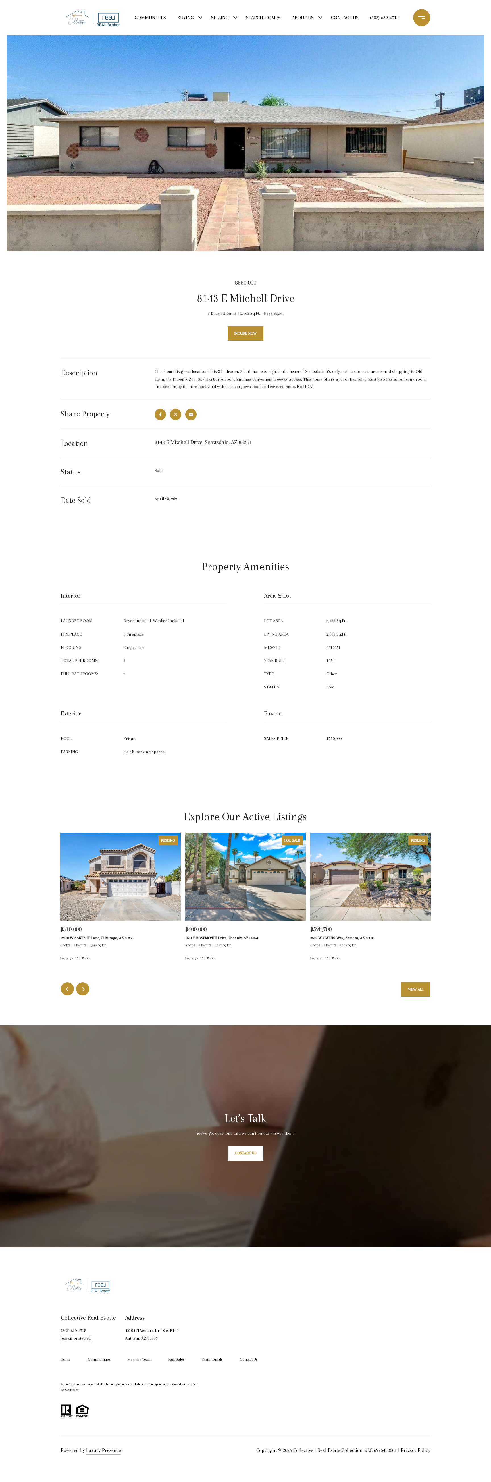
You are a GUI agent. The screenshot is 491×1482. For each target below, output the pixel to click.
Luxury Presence (103, 1450)
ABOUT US (303, 17)
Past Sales (176, 1359)
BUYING (185, 17)
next (82, 988)
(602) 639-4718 (384, 17)
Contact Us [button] (246, 1153)
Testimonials (212, 1359)
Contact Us (249, 1359)
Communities (99, 1359)
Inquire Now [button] (245, 333)
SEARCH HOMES (263, 17)
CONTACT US (345, 17)
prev (67, 988)
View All (415, 989)
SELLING (220, 17)
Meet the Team (139, 1359)
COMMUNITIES (150, 17)
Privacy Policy (415, 1450)
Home (66, 1359)
